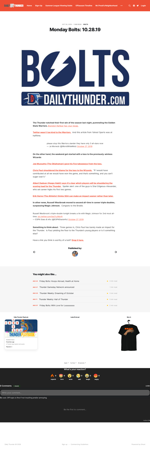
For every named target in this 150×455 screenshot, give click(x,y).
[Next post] (115, 252)
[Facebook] (134, 6)
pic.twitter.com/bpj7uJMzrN (50, 216)
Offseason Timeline (84, 5)
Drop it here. (78, 240)
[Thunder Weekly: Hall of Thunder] (75, 299)
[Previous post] (34, 252)
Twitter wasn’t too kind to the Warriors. (52, 132)
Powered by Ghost (138, 444)
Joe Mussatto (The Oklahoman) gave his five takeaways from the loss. (67, 164)
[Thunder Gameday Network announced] (75, 287)
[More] (121, 5)
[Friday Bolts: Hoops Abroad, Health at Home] (75, 281)
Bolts (85, 24)
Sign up (64, 444)
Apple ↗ (66, 363)
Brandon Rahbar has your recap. (63, 126)
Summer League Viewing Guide (58, 5)
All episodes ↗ (82, 363)
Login (143, 5)
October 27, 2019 (84, 146)
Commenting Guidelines (79, 444)
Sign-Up (38, 5)
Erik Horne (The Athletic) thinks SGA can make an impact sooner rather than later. (73, 196)
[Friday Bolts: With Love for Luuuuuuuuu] (75, 305)
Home (29, 5)
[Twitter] (138, 6)
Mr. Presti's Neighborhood (106, 5)
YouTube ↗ (73, 363)
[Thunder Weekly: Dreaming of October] (75, 293)
